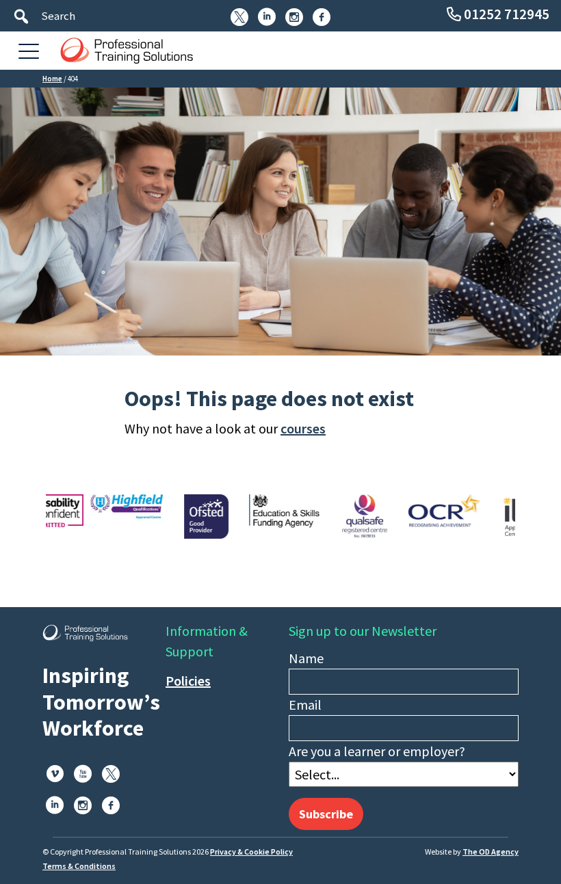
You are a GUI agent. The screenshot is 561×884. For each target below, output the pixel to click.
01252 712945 (506, 14)
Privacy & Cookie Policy (251, 851)
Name (306, 658)
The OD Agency (490, 851)
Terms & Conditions (79, 866)
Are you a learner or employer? (377, 751)
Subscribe (326, 814)
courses (303, 428)
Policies (188, 680)
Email (305, 704)
